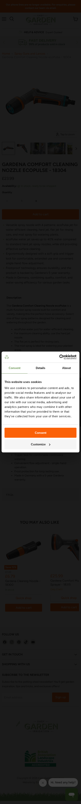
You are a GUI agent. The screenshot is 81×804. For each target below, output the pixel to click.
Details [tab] (40, 368)
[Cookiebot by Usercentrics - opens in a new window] (59, 357)
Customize (38, 444)
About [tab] (66, 368)
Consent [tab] (14, 368)
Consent (40, 432)
